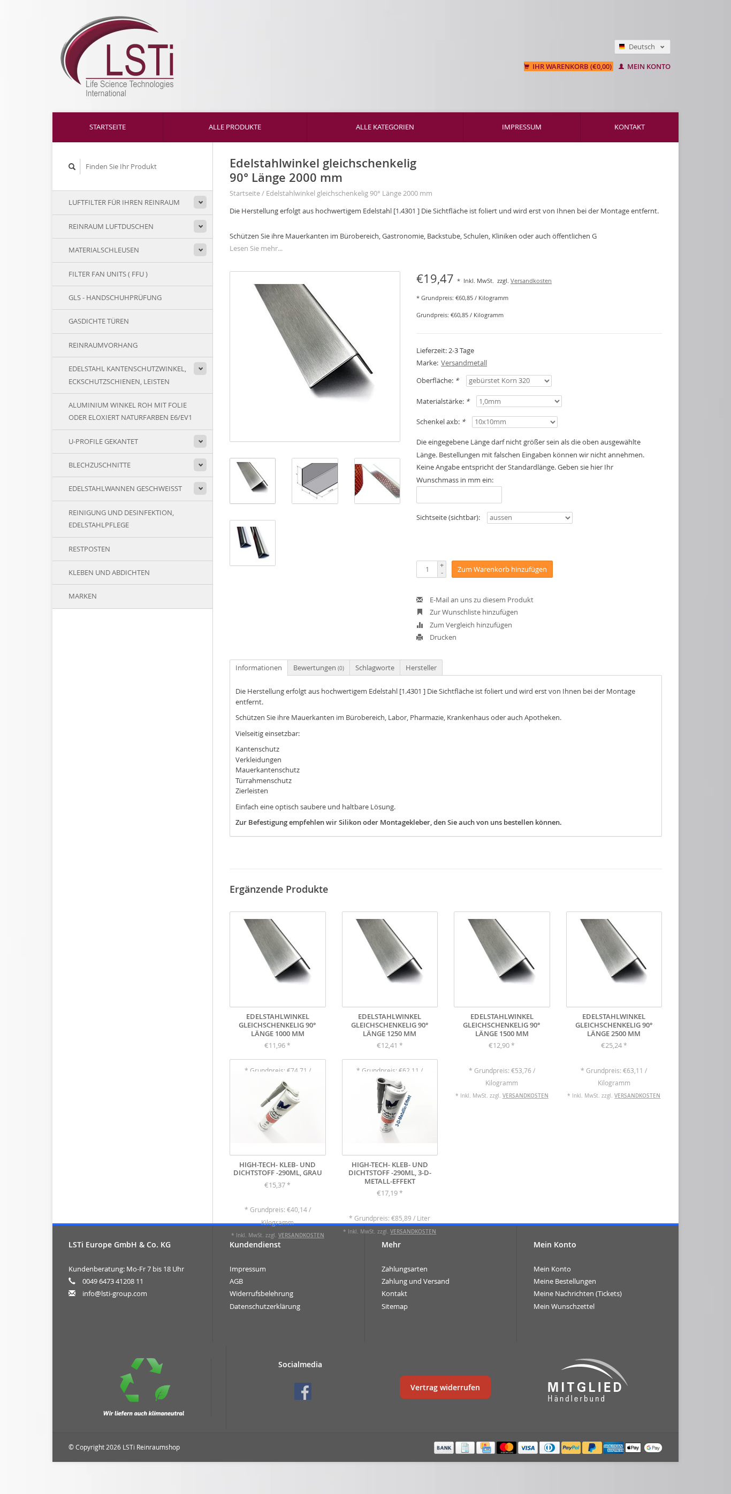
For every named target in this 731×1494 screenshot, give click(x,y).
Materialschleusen (103, 250)
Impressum (522, 127)
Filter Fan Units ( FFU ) (108, 274)
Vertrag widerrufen (445, 1387)
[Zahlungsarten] (444, 1447)
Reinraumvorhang (103, 345)
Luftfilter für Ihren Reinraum (124, 202)
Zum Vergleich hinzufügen (470, 625)
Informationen (258, 667)
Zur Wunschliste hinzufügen (473, 612)
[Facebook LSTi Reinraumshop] (302, 1391)
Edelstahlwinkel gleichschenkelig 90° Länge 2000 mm (349, 193)
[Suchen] (72, 166)
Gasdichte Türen (98, 321)
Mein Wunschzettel (564, 1306)
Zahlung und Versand (416, 1281)
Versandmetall (464, 362)
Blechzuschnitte (99, 465)
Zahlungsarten (405, 1269)
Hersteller (421, 667)
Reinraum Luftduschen (111, 226)
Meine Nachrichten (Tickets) (578, 1293)
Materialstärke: (442, 401)
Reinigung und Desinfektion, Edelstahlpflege (121, 519)
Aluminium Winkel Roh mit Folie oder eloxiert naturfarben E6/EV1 (130, 411)
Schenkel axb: (440, 421)
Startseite (107, 127)
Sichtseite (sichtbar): (448, 517)
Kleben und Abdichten (109, 572)
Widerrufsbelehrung (261, 1293)
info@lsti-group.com (114, 1293)
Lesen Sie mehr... (256, 248)
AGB (236, 1281)
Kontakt (629, 127)
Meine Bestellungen (565, 1281)
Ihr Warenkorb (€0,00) (572, 66)
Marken (82, 596)
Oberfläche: (437, 380)
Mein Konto (648, 66)
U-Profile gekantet (103, 441)
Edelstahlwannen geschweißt (125, 488)
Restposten (89, 549)
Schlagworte (374, 667)
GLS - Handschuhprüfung (115, 297)
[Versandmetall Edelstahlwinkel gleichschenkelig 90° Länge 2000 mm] (315, 356)
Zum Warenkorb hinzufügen (502, 569)
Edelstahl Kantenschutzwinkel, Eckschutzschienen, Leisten (127, 375)
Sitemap (395, 1306)
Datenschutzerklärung (265, 1306)
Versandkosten (531, 281)
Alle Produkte (235, 127)
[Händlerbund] (587, 1380)
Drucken (442, 637)
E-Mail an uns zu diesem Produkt (481, 599)
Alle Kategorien (385, 127)
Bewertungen (318, 667)
